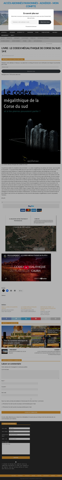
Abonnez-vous (45, 22)
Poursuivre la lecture (31, 26)
